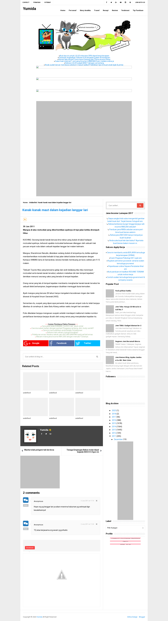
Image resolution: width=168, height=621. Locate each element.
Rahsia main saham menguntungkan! (62, 332)
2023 (114, 410)
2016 (114, 420)
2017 (114, 417)
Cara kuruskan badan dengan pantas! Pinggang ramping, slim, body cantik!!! (63, 328)
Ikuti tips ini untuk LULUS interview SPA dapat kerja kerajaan (84, 56)
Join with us (140, 2)
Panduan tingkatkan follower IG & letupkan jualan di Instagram (84, 57)
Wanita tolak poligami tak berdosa (39, 450)
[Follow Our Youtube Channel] (120, 2)
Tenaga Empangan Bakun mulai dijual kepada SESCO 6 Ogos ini (83, 451)
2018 (114, 414)
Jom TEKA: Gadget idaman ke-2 (128, 326)
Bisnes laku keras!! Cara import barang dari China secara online (84, 59)
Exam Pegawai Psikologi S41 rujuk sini (126, 258)
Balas (26, 505)
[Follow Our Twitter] (111, 2)
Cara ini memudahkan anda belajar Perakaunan (62, 330)
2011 (114, 436)
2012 (114, 433)
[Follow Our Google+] (116, 2)
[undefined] (35, 381)
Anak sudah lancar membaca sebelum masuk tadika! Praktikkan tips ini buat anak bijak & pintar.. (84, 65)
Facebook (62, 343)
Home (25, 202)
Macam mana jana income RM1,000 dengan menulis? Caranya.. (62, 337)
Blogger (142, 617)
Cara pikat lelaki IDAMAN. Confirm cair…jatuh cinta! (62, 326)
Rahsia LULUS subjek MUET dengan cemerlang (84, 63)
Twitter (87, 343)
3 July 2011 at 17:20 (87, 524)
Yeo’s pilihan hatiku (123, 291)
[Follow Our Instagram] (125, 2)
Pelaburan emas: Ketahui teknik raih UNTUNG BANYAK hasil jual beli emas (62, 334)
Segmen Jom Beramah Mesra (127, 341)
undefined (27, 393)
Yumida (44, 430)
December (118, 439)
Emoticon (29, 548)
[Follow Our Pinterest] (130, 2)
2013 (114, 430)
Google (35, 343)
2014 (114, 427)
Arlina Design (132, 617)
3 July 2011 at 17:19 (87, 501)
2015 (114, 423)
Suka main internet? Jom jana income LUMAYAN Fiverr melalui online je (84, 61)
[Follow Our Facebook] (106, 2)
